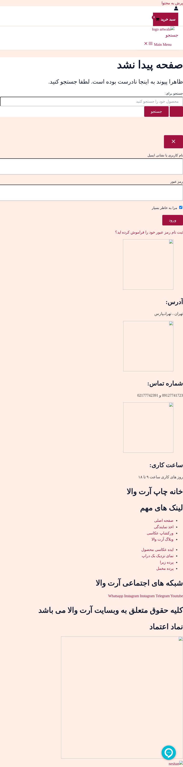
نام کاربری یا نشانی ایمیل (165, 155)
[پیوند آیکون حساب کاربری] (176, 9)
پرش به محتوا (172, 3)
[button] (172, 35)
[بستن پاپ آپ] (173, 141)
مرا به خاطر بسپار (165, 208)
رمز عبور (176, 181)
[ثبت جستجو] (176, 111)
